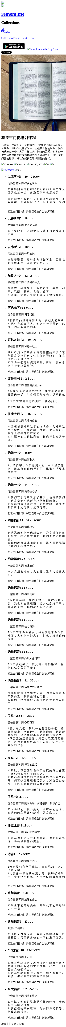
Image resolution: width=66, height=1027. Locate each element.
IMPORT (9, 170)
